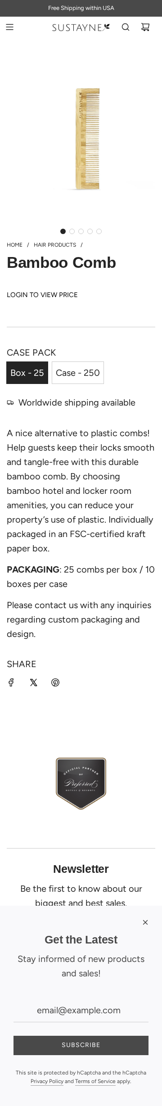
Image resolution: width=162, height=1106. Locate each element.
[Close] (145, 922)
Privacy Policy (47, 1081)
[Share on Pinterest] (55, 683)
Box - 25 (27, 372)
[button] (63, 231)
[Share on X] (33, 683)
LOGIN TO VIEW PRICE (42, 295)
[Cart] (145, 27)
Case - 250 (78, 372)
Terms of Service (95, 1081)
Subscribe (81, 1045)
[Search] (125, 27)
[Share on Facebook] (11, 683)
